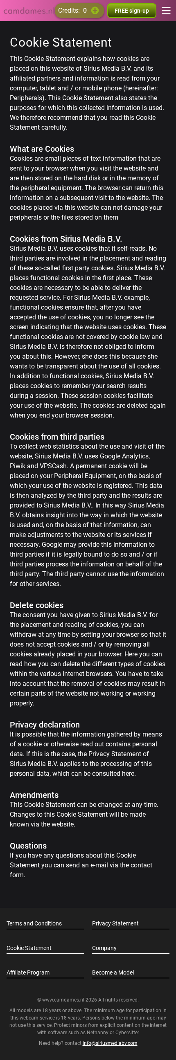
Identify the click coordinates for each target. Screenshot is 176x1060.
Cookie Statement (29, 948)
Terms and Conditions (34, 923)
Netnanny (98, 1032)
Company (104, 948)
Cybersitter (127, 1032)
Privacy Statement (115, 923)
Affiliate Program (28, 972)
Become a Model (113, 972)
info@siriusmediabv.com (110, 1043)
